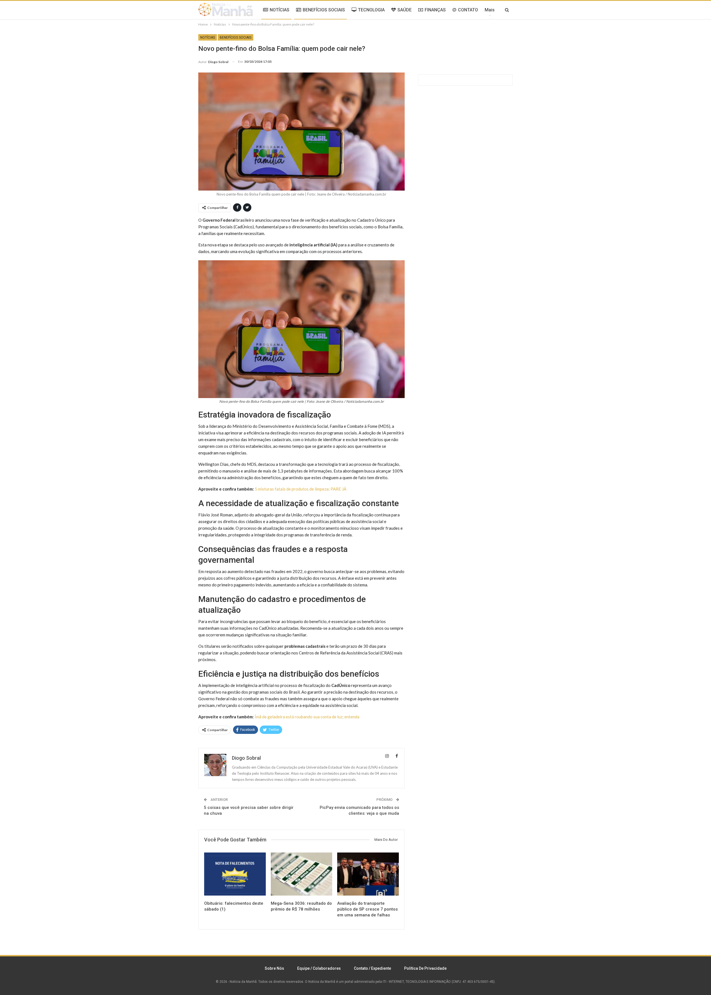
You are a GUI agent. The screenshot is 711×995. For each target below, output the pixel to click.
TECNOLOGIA (371, 9)
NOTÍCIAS (279, 9)
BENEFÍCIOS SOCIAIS (324, 9)
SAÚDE (404, 9)
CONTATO (468, 9)
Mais (490, 9)
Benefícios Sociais (235, 37)
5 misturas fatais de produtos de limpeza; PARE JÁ (300, 488)
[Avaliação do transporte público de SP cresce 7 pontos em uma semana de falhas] (368, 874)
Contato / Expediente (372, 968)
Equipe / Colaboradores (319, 968)
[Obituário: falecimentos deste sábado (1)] (235, 874)
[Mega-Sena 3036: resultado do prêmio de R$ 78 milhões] (301, 874)
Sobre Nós (274, 968)
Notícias (207, 37)
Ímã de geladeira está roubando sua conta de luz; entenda (307, 716)
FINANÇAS (435, 9)
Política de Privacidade (425, 968)
